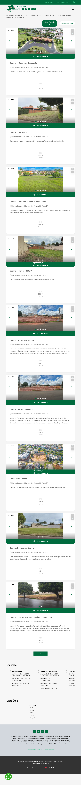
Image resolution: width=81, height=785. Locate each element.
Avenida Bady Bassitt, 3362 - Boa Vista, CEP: (49, 674)
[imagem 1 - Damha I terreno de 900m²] (40, 387)
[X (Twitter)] (38, 731)
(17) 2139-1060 (73, 681)
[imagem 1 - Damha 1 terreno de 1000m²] (40, 318)
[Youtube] (42, 731)
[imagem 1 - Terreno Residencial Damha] (40, 526)
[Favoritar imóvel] (72, 30)
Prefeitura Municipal (36, 708)
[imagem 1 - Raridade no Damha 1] (40, 457)
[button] (74, 2)
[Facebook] (34, 731)
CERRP (32, 715)
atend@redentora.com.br (20, 683)
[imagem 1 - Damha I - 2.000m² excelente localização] (40, 179)
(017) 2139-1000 (62, 2)
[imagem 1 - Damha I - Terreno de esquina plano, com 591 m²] (40, 595)
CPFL (31, 713)
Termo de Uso (49, 750)
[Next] (72, 41)
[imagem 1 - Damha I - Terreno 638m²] (40, 249)
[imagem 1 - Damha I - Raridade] (40, 110)
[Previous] (9, 41)
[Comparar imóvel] (72, 33)
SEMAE (32, 710)
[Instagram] (46, 731)
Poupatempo (34, 718)
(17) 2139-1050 (17, 681)
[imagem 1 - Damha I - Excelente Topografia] (40, 41)
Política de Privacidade (34, 750)
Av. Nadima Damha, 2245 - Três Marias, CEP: (21, 674)
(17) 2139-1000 (45, 681)
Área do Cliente (48, 2)
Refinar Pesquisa (49, 22)
